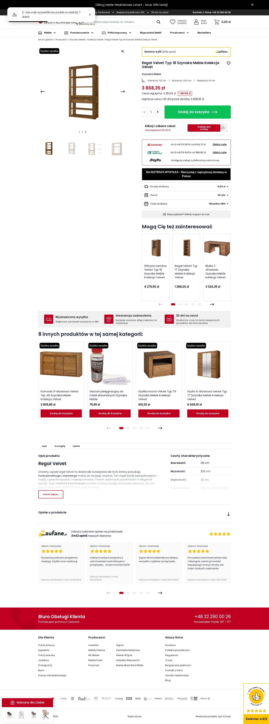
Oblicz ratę (220, 144)
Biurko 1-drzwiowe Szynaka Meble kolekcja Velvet (216, 271)
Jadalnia (43, 660)
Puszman (93, 665)
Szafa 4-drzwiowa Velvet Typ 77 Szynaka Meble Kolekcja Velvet (207, 395)
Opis (44, 446)
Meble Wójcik (124, 655)
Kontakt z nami (174, 670)
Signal (120, 645)
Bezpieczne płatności (178, 665)
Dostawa (170, 645)
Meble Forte (95, 660)
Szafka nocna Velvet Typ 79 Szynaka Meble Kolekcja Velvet (157, 395)
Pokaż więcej (51, 494)
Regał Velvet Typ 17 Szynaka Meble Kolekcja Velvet (186, 271)
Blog (168, 680)
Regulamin (171, 655)
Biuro (41, 670)
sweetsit (93, 645)
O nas (168, 660)
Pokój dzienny (46, 645)
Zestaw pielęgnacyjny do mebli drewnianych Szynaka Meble (108, 395)
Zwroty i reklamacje (177, 675)
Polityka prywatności (177, 650)
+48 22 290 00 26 (221, 12)
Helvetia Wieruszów (128, 660)
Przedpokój (45, 665)
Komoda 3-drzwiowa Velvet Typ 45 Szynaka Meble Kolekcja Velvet (60, 395)
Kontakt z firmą (202, 12)
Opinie (76, 446)
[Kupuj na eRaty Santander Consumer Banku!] (155, 144)
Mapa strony (135, 716)
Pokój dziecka (46, 655)
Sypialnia (43, 650)
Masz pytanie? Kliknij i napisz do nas (188, 214)
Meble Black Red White (129, 665)
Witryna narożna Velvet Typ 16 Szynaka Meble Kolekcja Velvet (155, 271)
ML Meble (93, 655)
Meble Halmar (96, 650)
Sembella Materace (128, 650)
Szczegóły (59, 446)
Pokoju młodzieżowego (52, 675)
